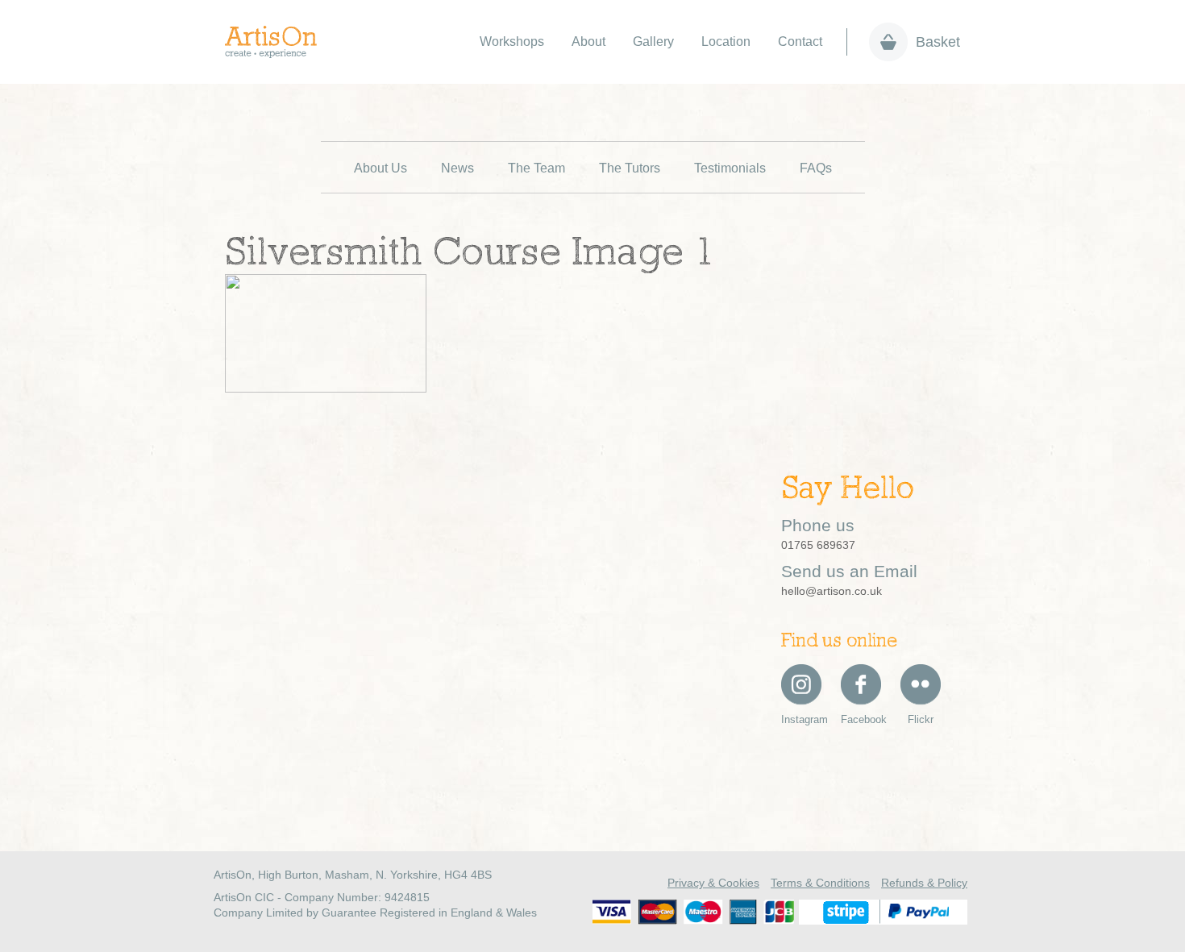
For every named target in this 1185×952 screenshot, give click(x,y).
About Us (380, 168)
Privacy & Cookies (713, 882)
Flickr (920, 719)
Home (279, 42)
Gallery (653, 41)
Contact (800, 41)
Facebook (861, 719)
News (457, 168)
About (588, 41)
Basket (938, 42)
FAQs (816, 168)
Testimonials (730, 168)
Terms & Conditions (820, 882)
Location (725, 41)
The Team (536, 168)
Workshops (512, 41)
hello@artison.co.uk (831, 590)
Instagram (801, 719)
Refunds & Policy (924, 882)
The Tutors (629, 168)
